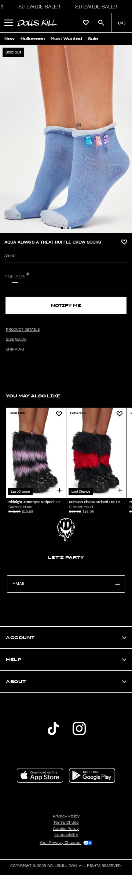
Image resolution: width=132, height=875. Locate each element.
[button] (37, 7)
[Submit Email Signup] (117, 584)
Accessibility (66, 835)
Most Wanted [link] (66, 38)
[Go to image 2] (66, 228)
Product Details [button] (23, 329)
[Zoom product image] (66, 139)
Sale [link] (93, 38)
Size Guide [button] (16, 339)
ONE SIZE (15, 277)
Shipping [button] (15, 349)
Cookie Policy (66, 829)
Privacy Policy (66, 816)
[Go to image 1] (62, 228)
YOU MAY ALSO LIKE (33, 395)
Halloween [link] (33, 38)
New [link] (9, 38)
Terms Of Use (66, 822)
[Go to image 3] (70, 228)
